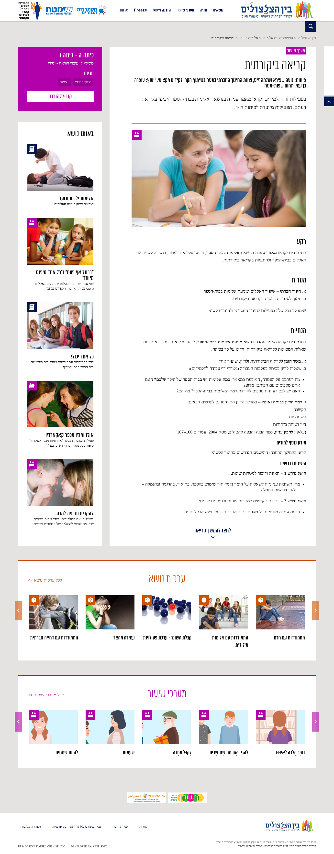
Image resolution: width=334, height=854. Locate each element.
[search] (310, 26)
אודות (124, 10)
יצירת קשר (120, 826)
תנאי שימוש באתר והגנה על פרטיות (77, 826)
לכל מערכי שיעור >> (46, 694)
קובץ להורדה (60, 96)
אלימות (64, 82)
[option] (280, 618)
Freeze (140, 10)
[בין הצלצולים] (277, 19)
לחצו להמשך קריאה (212, 531)
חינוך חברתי (83, 82)
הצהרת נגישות (31, 826)
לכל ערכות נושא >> (45, 580)
